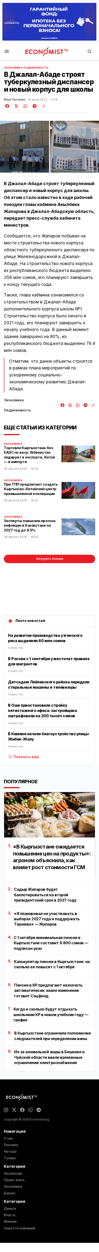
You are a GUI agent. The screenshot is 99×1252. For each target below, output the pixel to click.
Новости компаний (19, 1228)
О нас (8, 1138)
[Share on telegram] (33, 106)
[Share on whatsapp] (24, 106)
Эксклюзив (13, 1173)
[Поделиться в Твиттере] (15, 106)
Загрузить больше (49, 558)
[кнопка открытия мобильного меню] (7, 51)
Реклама (11, 1145)
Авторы (10, 1151)
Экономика (13, 67)
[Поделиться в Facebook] (7, 106)
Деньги (10, 1208)
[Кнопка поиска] (89, 52)
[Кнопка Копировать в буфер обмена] (42, 106)
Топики (10, 1158)
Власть (10, 1215)
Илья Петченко (15, 99)
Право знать (14, 1180)
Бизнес (10, 1193)
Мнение (10, 1221)
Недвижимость (36, 67)
